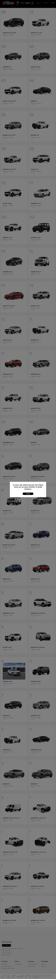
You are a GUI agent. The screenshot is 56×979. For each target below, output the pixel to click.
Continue (28, 494)
